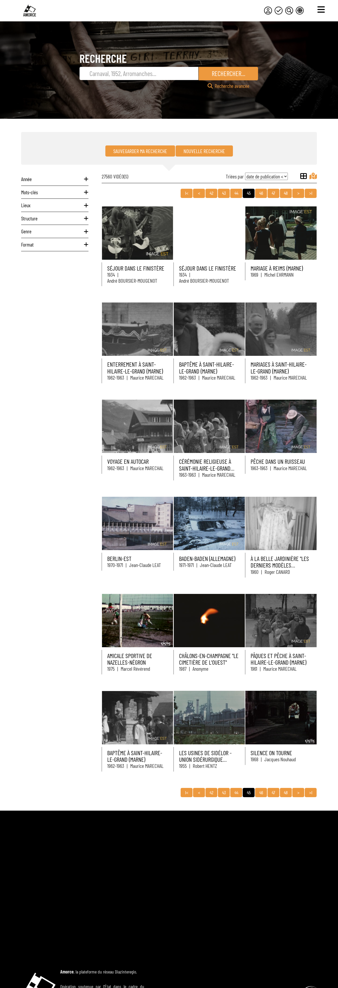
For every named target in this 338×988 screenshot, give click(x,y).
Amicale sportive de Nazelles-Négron (129, 659)
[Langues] (300, 11)
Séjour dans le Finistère (135, 268)
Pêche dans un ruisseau (278, 461)
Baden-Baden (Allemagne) (207, 558)
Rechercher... (228, 73)
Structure (29, 218)
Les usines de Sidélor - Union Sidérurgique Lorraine (205, 759)
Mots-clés (29, 192)
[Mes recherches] (289, 11)
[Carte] (313, 176)
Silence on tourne (271, 753)
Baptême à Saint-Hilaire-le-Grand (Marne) (206, 368)
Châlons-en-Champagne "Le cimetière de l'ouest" (208, 659)
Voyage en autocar (128, 461)
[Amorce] (29, 10)
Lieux (26, 205)
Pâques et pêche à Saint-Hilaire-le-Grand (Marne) (278, 659)
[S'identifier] (268, 11)
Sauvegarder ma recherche (140, 151)
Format (27, 244)
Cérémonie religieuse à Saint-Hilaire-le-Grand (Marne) (205, 468)
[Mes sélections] (279, 11)
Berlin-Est (119, 558)
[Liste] (303, 176)
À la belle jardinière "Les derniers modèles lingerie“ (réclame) (280, 565)
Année (26, 179)
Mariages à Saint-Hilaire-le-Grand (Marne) (279, 368)
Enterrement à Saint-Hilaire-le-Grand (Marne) (135, 368)
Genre (26, 231)
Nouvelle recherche (204, 151)
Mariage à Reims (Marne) (277, 268)
